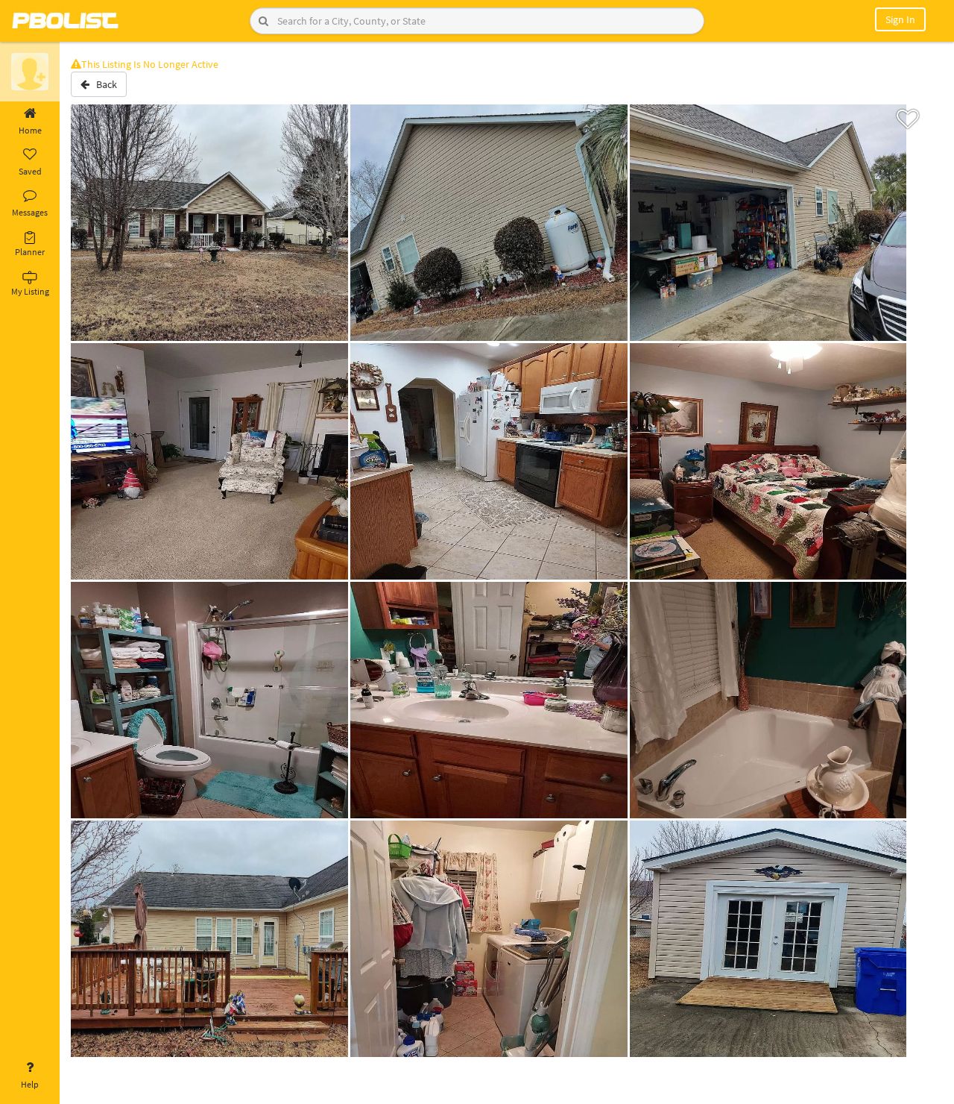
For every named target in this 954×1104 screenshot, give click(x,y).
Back (103, 84)
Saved (30, 171)
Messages (30, 212)
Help (30, 1084)
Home (30, 130)
